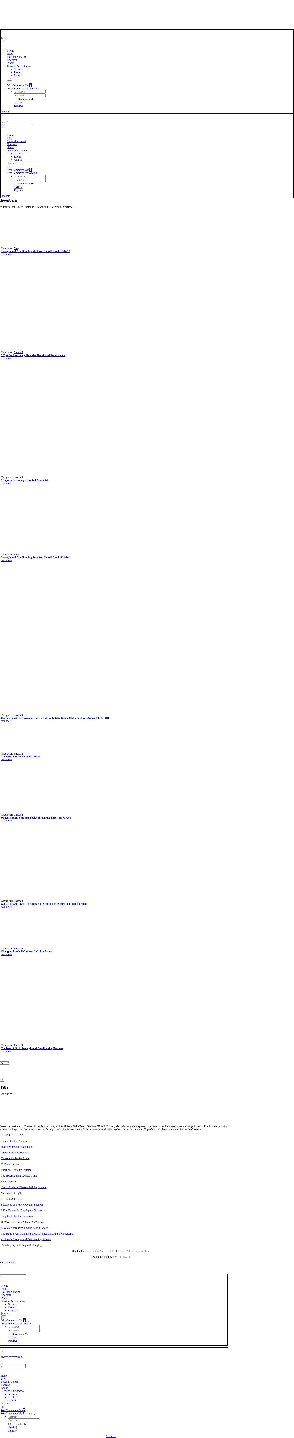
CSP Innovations (10, 1164)
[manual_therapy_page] (28, 945)
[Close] (1, 1266)
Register (18, 105)
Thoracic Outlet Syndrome (15, 1158)
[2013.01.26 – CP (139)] (114, 712)
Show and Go (8, 1181)
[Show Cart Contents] (27, 1321)
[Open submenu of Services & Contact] (29, 66)
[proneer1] (64, 349)
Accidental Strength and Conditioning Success (26, 1239)
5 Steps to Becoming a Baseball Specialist (24, 480)
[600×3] (48, 1042)
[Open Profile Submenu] (33, 1324)
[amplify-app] (111, 18)
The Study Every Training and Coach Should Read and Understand (37, 1233)
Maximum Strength (11, 1193)
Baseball (18, 352)
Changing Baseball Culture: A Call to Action (26, 951)
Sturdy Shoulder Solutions (15, 1141)
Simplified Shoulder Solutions (17, 1216)
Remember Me (26, 99)
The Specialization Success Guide (19, 1175)
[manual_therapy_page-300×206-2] (26, 245)
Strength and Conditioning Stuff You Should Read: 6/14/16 (35, 557)
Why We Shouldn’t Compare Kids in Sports (24, 1227)
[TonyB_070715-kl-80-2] (52, 551)
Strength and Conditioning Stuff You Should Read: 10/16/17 (35, 251)
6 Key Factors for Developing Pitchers (21, 1210)
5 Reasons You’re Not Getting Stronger (22, 1204)
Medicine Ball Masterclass (15, 1152)
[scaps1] (32, 811)
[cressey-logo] (111, 4)
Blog (16, 248)
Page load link (7, 1262)
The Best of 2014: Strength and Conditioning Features (32, 1048)
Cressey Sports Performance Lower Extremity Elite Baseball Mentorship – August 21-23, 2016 (55, 718)
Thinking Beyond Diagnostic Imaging (21, 1245)
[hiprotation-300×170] (26, 750)
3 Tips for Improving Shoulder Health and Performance (33, 355)
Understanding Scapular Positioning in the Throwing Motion (36, 817)
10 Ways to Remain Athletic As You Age (23, 1222)
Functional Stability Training (16, 1169)
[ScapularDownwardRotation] (52, 897)
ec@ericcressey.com (12, 1356)
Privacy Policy (125, 1251)
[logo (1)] (23, 34)
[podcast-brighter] (110, 27)
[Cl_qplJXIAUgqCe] (85, 474)
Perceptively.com (122, 1256)
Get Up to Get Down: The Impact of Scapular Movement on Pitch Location (44, 903)
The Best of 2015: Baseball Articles (21, 756)
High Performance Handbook (17, 1146)
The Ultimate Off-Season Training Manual (23, 1187)
